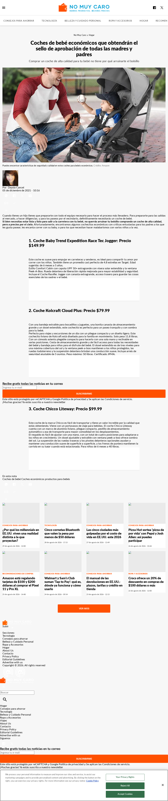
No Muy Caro (80, 35)
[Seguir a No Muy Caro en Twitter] (162, 7)
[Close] (162, 785)
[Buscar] (5, 699)
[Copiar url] (10, 203)
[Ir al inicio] (84, 622)
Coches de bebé (11, 479)
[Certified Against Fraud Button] (14, 668)
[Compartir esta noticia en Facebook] (14, 193)
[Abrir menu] (3, 7)
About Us (7, 650)
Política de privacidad (73, 399)
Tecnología (49, 21)
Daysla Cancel (16, 187)
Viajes (3, 720)
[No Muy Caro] (84, 7)
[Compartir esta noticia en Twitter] (23, 193)
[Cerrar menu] (3, 687)
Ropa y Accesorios (120, 21)
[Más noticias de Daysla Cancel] (10, 171)
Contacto (7, 653)
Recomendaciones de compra (17, 574)
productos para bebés (57, 479)
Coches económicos (32, 479)
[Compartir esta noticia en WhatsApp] (6, 193)
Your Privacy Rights (125, 777)
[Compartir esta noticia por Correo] (30, 193)
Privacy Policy (10, 656)
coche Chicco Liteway (119, 426)
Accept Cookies (125, 794)
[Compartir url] (6, 210)
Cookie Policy (92, 781)
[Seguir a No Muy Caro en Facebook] (154, 7)
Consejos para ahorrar (18, 21)
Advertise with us (12, 662)
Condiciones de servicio (118, 399)
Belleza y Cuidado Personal (83, 21)
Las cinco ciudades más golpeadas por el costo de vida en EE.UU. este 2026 (103, 533)
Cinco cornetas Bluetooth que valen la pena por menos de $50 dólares (62, 533)
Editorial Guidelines (13, 659)
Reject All (125, 786)
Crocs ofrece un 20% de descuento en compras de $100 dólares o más (146, 582)
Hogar (144, 21)
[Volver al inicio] (17, 679)
